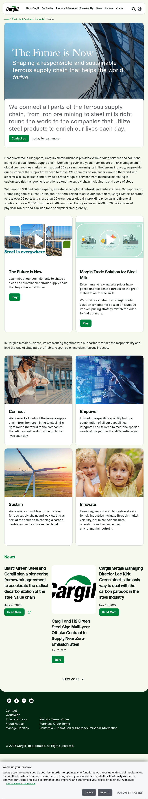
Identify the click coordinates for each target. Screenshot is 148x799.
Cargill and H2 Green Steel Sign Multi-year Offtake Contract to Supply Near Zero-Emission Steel (71, 632)
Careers (109, 8)
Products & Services (66, 8)
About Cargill (32, 8)
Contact (120, 8)
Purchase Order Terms (55, 723)
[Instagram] (24, 700)
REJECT (105, 792)
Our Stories (47, 8)
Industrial (40, 19)
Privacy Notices (16, 719)
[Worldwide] (140, 9)
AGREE (89, 792)
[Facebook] (16, 700)
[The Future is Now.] (38, 240)
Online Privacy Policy (20, 783)
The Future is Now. (26, 271)
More (58, 660)
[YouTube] (31, 700)
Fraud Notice (15, 723)
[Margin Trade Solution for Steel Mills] (109, 240)
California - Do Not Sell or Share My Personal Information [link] (78, 728)
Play (15, 297)
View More (70, 679)
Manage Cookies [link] (17, 728)
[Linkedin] (9, 700)
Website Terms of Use (54, 719)
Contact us (19, 138)
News (99, 8)
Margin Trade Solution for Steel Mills (108, 274)
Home (6, 19)
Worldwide (13, 715)
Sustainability (86, 8)
